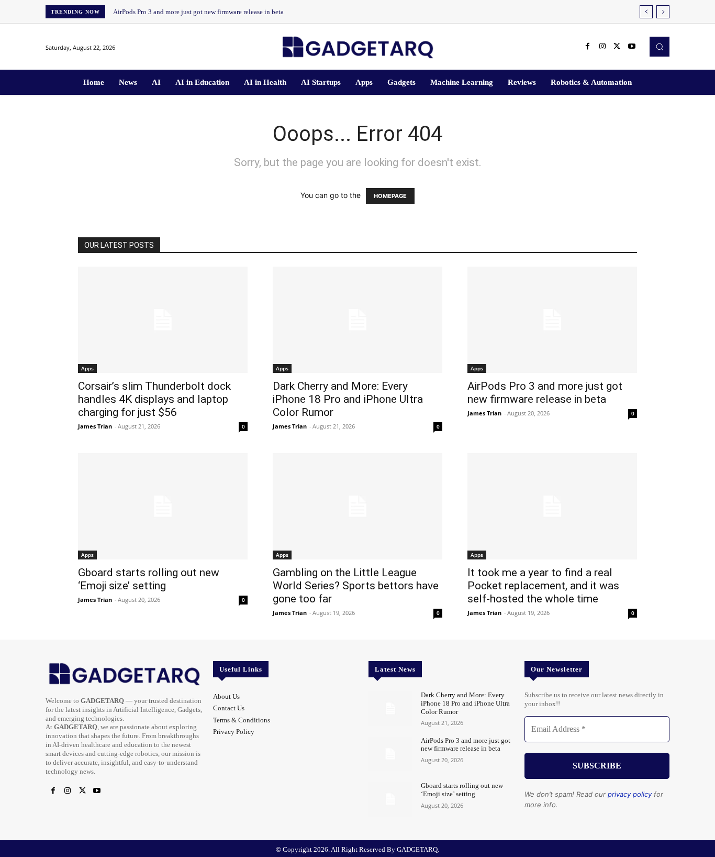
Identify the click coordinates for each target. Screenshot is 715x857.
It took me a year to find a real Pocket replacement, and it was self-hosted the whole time (543, 585)
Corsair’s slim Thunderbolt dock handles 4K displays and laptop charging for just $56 (154, 399)
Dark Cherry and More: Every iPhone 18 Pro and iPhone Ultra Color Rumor (348, 399)
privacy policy (630, 794)
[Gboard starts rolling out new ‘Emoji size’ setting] (163, 506)
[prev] (646, 11)
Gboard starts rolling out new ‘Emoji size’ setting (148, 579)
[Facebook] (587, 46)
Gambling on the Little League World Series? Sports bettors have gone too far (356, 585)
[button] (659, 47)
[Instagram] (602, 46)
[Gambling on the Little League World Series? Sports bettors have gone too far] (357, 506)
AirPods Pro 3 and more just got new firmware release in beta (198, 12)
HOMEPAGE (390, 196)
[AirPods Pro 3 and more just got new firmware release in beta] (552, 320)
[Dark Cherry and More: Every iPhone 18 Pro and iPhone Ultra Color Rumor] (357, 320)
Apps (87, 368)
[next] (662, 11)
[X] (617, 46)
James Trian (95, 426)
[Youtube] (631, 46)
